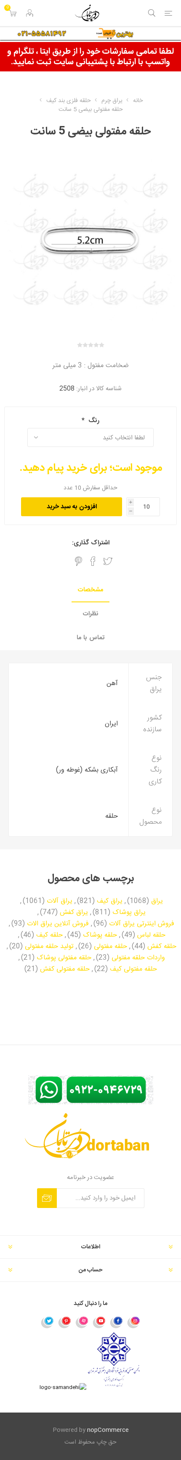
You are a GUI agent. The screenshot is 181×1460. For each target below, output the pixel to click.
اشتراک (47, 1198)
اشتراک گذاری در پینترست (78, 561)
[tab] (90, 590)
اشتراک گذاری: (90, 543)
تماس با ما (90, 638)
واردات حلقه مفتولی (138, 958)
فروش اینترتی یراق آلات (141, 924)
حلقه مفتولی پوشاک (64, 958)
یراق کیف (109, 901)
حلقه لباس (151, 935)
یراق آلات (59, 901)
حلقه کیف (49, 935)
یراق (157, 901)
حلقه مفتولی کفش (65, 969)
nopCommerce (108, 1430)
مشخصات (90, 590)
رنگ (93, 420)
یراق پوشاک (129, 913)
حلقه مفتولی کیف (133, 969)
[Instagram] (134, 1322)
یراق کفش (74, 913)
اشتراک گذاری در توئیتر (107, 561)
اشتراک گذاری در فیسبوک (93, 561)
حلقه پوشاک (100, 935)
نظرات (90, 614)
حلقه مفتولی (110, 947)
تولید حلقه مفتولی (49, 947)
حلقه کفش (161, 947)
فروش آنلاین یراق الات (58, 924)
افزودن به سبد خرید (72, 507)
